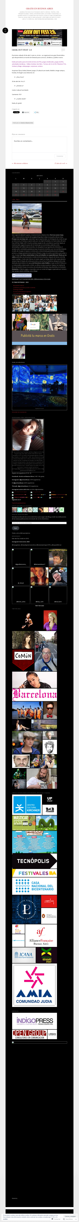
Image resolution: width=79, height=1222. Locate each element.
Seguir (15, 528)
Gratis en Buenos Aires (27, 123)
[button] (34, 303)
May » (17, 199)
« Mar (13, 199)
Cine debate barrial (19, 293)
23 (55, 191)
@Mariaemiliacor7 (39, 564)
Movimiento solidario (20, 163)
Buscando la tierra (18, 285)
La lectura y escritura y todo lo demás (24, 287)
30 (55, 195)
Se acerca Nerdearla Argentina (22, 291)
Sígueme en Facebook (19, 412)
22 (47, 191)
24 (63, 191)
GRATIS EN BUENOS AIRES (39, 8)
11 (16, 188)
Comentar (60, 156)
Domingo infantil (18, 289)
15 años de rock (61, 163)
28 (39, 195)
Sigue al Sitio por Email (20, 514)
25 (16, 195)
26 (23, 195)
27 (31, 195)
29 (47, 195)
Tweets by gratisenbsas (19, 503)
